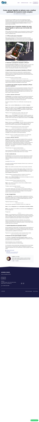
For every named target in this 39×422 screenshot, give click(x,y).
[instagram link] (21, 283)
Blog (31, 2)
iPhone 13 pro (12, 161)
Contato (35, 2)
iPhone (9, 251)
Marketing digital (12, 250)
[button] (34, 420)
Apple (7, 251)
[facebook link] (23, 283)
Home (18, 2)
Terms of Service (35, 291)
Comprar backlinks (24, 2)
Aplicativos (7, 250)
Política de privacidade (28, 291)
